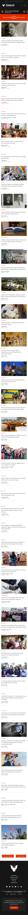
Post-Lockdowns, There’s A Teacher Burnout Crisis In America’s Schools (12, 142)
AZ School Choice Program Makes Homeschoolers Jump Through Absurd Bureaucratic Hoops (11, 352)
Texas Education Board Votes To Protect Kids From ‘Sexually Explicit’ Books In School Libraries (12, 510)
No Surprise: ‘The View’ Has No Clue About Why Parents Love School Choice (13, 84)
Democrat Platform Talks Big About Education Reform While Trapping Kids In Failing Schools (13, 268)
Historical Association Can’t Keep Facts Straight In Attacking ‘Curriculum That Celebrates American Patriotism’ (13, 742)
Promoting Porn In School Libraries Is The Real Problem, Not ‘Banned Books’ (13, 570)
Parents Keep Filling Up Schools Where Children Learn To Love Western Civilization (13, 56)
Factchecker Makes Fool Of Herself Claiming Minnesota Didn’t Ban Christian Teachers (12, 185)
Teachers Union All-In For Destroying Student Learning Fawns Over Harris (13, 380)
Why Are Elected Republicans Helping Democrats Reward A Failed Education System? (14, 436)
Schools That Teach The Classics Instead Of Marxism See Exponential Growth (12, 654)
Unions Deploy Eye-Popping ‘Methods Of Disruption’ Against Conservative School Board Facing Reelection (13, 527)
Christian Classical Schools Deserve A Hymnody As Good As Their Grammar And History (13, 240)
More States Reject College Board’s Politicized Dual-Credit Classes (12, 323)
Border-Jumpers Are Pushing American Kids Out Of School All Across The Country (13, 479)
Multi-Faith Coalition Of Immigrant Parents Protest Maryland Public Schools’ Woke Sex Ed (13, 786)
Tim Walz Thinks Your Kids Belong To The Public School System (13, 157)
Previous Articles (8, 856)
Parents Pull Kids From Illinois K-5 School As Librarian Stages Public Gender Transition (12, 99)
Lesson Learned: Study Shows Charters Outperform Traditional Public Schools (11, 816)
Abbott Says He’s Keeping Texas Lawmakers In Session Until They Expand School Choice (13, 543)
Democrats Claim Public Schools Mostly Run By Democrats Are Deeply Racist (13, 114)
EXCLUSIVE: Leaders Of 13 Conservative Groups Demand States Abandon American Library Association (13, 697)
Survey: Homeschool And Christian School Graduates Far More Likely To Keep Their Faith (13, 41)
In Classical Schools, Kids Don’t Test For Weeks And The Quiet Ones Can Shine (13, 681)
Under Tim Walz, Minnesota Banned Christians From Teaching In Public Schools (13, 213)
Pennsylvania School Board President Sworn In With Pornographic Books (13, 494)
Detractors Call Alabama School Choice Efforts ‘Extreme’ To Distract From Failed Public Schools (13, 626)
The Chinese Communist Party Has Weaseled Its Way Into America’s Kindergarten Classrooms (13, 713)
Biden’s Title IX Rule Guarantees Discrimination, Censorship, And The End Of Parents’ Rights (13, 408)
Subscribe (14, 907)
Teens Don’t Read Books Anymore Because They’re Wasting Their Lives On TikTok (12, 771)
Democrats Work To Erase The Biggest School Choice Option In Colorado (12, 464)
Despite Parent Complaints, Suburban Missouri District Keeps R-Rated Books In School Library (13, 295)
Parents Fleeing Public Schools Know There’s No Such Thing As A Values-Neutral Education (13, 801)
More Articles (21, 856)
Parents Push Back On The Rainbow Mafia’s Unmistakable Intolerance (12, 844)
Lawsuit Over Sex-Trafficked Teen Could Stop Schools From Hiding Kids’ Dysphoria (12, 598)
